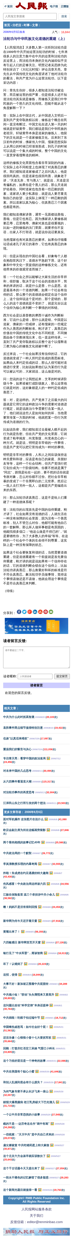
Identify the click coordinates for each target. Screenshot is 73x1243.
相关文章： (11, 708)
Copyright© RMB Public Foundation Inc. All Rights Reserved (36, 1199)
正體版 (65, 6)
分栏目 (16, 25)
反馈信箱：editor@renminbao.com (36, 1222)
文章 (35, 25)
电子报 (54, 6)
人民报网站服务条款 (36, 1209)
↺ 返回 (8, 6)
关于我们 (36, 1215)
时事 (27, 25)
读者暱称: (10, 676)
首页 (7, 25)
